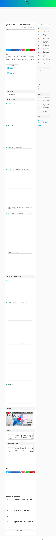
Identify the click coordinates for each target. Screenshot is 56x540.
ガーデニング (40, 72)
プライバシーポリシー (43, 537)
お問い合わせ (48, 537)
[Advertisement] (28, 15)
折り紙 (39, 80)
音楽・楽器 (39, 90)
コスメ (39, 74)
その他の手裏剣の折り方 (10, 73)
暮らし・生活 (40, 82)
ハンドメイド (40, 76)
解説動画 (8, 71)
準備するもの (9, 67)
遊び (7, 468)
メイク (39, 78)
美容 (38, 86)
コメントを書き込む (20, 530)
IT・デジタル (40, 70)
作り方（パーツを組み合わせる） (12, 69)
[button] (49, 25)
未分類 (39, 84)
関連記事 (8, 72)
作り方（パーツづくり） (10, 68)
